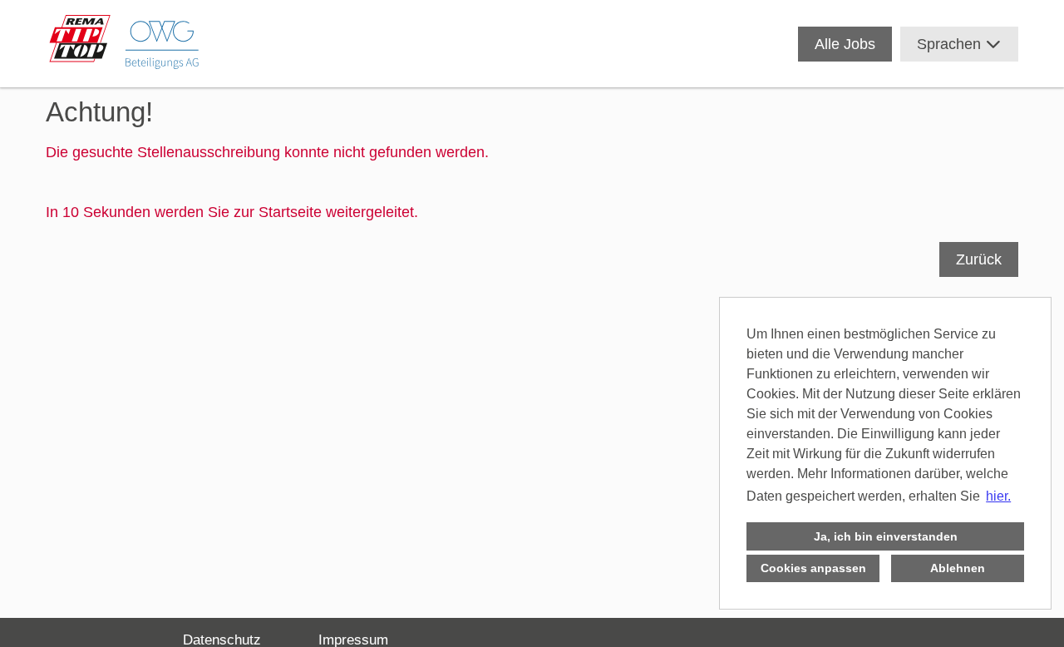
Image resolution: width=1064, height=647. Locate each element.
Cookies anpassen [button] (813, 568)
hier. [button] (998, 496)
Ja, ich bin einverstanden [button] (886, 536)
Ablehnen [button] (957, 568)
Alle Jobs (845, 44)
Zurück (979, 259)
